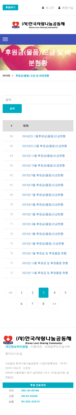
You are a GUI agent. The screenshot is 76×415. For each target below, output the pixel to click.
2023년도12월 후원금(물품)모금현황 (44, 145)
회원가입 (67, 7)
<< (10, 292)
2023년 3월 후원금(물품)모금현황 (42, 233)
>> (54, 304)
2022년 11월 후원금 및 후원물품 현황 (45, 272)
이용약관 (36, 346)
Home (6, 75)
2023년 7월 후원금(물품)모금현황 (42, 194)
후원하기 (10, 7)
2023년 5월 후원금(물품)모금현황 (42, 214)
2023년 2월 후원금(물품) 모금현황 (43, 243)
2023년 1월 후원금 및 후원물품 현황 (44, 253)
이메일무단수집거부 (57, 346)
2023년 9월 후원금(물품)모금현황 (42, 175)
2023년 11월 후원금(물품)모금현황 (43, 155)
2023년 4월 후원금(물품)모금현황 (42, 224)
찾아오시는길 (13, 353)
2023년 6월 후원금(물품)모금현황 (42, 204)
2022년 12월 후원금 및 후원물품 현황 (45, 263)
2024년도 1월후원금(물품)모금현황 (44, 136)
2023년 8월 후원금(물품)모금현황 (42, 184)
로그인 (50, 7)
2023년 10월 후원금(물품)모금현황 (43, 165)
